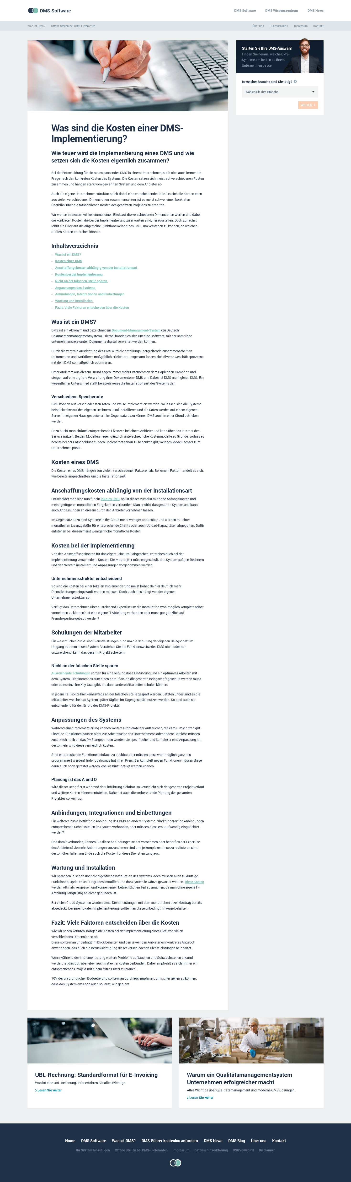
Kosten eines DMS (68, 261)
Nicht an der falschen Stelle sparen (81, 281)
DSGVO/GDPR (279, 26)
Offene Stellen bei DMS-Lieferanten (141, 1150)
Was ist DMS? (36, 26)
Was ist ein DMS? (68, 254)
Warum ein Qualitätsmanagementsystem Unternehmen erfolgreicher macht (239, 1078)
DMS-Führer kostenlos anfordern (170, 1140)
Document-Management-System (135, 330)
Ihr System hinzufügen (93, 1150)
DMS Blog (236, 1140)
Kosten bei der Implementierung (79, 274)
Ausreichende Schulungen (70, 673)
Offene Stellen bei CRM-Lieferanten (73, 26)
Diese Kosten (194, 881)
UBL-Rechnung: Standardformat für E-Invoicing (96, 1075)
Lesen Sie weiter (49, 1090)
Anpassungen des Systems (75, 287)
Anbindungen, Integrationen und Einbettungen (90, 294)
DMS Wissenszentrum (281, 10)
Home (70, 1140)
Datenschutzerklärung (211, 1150)
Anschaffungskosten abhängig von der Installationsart (96, 267)
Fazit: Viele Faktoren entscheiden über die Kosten (92, 307)
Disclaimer (267, 1150)
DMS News (316, 10)
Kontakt (318, 26)
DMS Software (55, 10)
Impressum (300, 26)
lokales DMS (110, 499)
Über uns (258, 26)
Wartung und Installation (74, 300)
